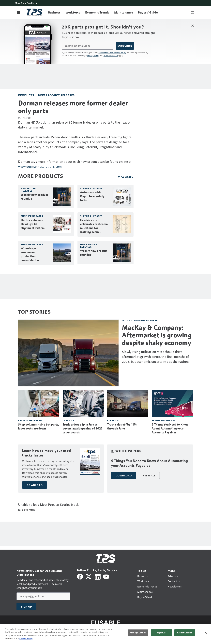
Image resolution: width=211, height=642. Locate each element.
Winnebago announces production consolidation (30, 254)
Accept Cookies (184, 632)
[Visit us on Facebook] (80, 576)
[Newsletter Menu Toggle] (193, 12)
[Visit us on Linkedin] (98, 576)
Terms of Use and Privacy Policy (112, 52)
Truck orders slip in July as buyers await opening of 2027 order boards (82, 428)
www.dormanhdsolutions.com (40, 166)
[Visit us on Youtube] (106, 576)
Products (26, 95)
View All (149, 475)
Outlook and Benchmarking (140, 320)
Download (35, 485)
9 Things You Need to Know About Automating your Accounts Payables (170, 428)
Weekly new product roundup (34, 196)
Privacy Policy (93, 55)
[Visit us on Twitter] (89, 576)
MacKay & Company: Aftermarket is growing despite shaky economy (157, 335)
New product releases (56, 95)
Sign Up (26, 606)
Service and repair (30, 420)
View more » (126, 177)
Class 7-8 (68, 420)
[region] (105, 633)
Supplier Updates (91, 188)
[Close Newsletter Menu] (192, 26)
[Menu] (18, 12)
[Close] (205, 632)
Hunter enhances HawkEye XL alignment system (33, 224)
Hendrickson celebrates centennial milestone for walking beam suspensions (94, 226)
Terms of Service (111, 55)
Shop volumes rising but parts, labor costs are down (38, 426)
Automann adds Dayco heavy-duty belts (92, 196)
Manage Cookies (138, 632)
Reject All (161, 632)
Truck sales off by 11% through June (122, 426)
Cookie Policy (25, 638)
